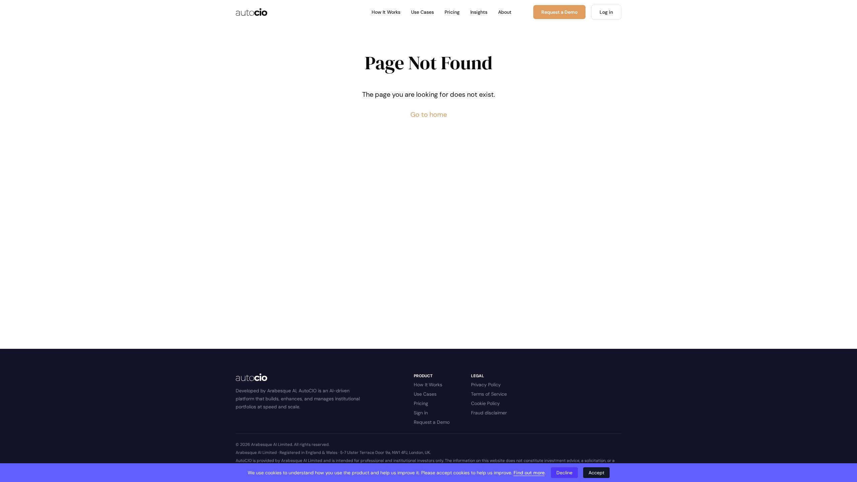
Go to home (428, 114)
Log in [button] (606, 12)
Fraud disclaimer (489, 413)
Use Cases (422, 12)
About (505, 12)
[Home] (251, 12)
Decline (564, 473)
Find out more (529, 473)
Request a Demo (432, 422)
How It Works (386, 12)
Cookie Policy (485, 403)
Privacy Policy (486, 385)
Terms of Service (489, 394)
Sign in (421, 413)
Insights (478, 12)
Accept (596, 473)
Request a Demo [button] (559, 12)
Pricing (452, 12)
